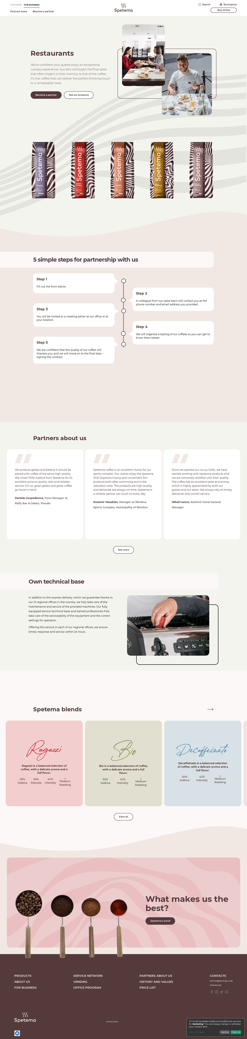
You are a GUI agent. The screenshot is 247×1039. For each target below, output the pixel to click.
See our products (79, 95)
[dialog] (215, 1027)
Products (22, 975)
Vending (80, 981)
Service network (88, 975)
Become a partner (43, 11)
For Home (16, 5)
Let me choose (196, 1032)
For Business (31, 5)
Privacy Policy (112, 1021)
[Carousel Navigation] (206, 709)
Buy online (223, 10)
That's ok (235, 1032)
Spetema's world (160, 921)
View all (123, 816)
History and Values (156, 981)
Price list (148, 987)
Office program (87, 987)
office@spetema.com (221, 981)
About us (22, 981)
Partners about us (156, 975)
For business (25, 987)
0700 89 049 (215, 985)
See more (123, 549)
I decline (225, 1032)
